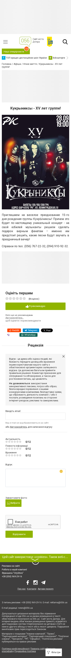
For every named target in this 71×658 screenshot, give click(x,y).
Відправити (19, 534)
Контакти (31, 589)
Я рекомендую (37, 306)
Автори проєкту (46, 589)
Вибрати (15, 503)
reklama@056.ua (58, 602)
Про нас (21, 589)
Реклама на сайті (11, 566)
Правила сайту (38, 648)
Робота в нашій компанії (14, 569)
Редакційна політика (25, 651)
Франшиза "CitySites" (12, 573)
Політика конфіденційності (16, 648)
